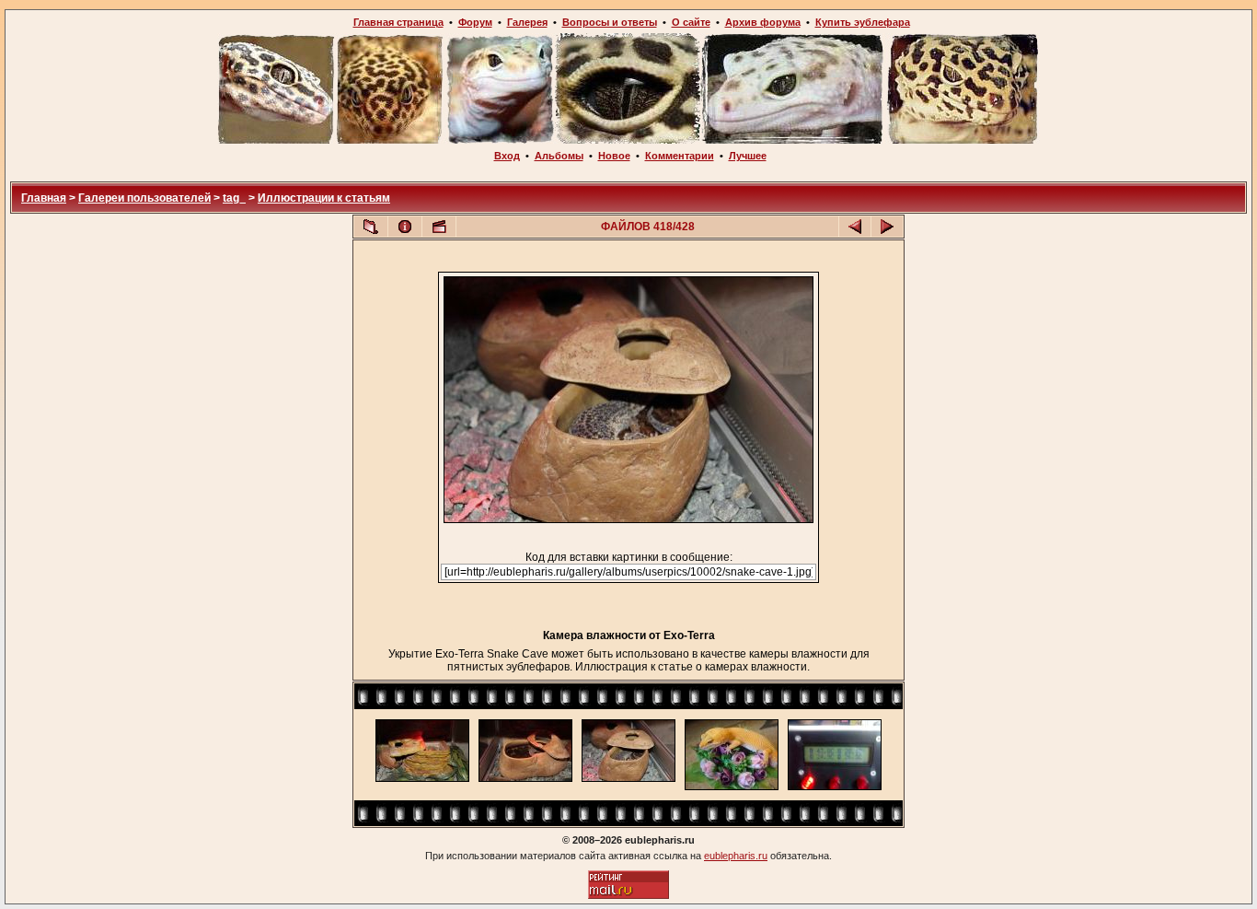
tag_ (234, 198)
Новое (614, 155)
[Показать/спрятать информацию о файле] (404, 226)
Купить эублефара (862, 22)
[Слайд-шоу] (439, 226)
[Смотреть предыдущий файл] (855, 226)
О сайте (691, 22)
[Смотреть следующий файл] (887, 226)
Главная (43, 198)
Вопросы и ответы (609, 22)
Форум (475, 22)
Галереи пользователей (144, 198)
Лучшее (748, 155)
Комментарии (679, 155)
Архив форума (763, 22)
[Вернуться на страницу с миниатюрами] (370, 226)
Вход (507, 155)
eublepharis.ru (735, 855)
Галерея (527, 22)
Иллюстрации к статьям (324, 198)
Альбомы (559, 155)
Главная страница (398, 22)
